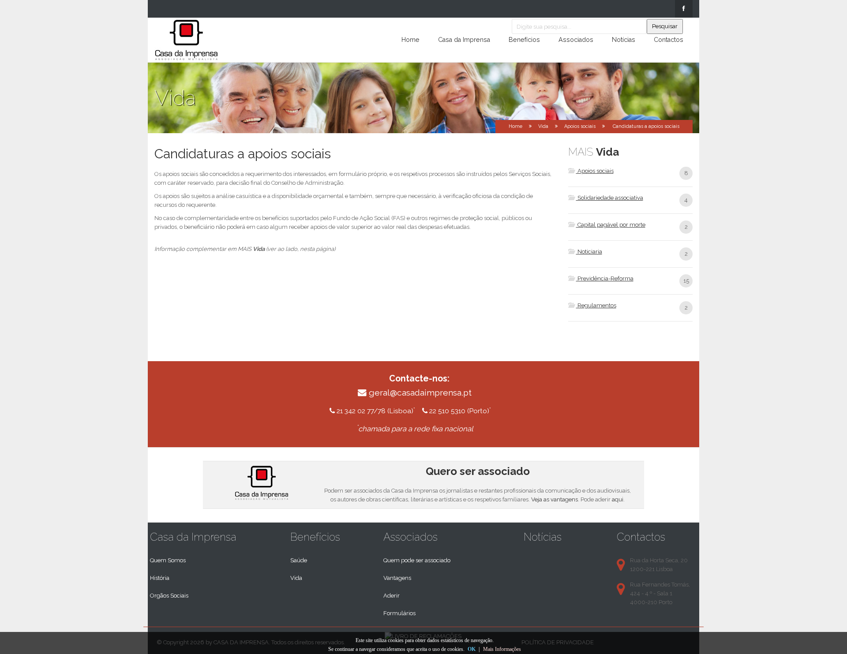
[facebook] (684, 9)
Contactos (668, 39)
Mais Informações (502, 649)
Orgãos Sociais (169, 595)
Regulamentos (596, 305)
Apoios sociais (580, 126)
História (159, 578)
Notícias (623, 39)
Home (410, 39)
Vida (296, 578)
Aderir (391, 595)
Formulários (399, 613)
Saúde (298, 560)
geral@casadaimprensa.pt (420, 393)
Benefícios (524, 39)
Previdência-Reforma (604, 278)
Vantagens (397, 578)
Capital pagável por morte (610, 224)
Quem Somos (168, 560)
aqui (617, 499)
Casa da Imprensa (464, 39)
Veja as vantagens (554, 499)
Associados (575, 39)
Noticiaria (589, 251)
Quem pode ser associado (416, 560)
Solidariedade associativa (609, 197)
